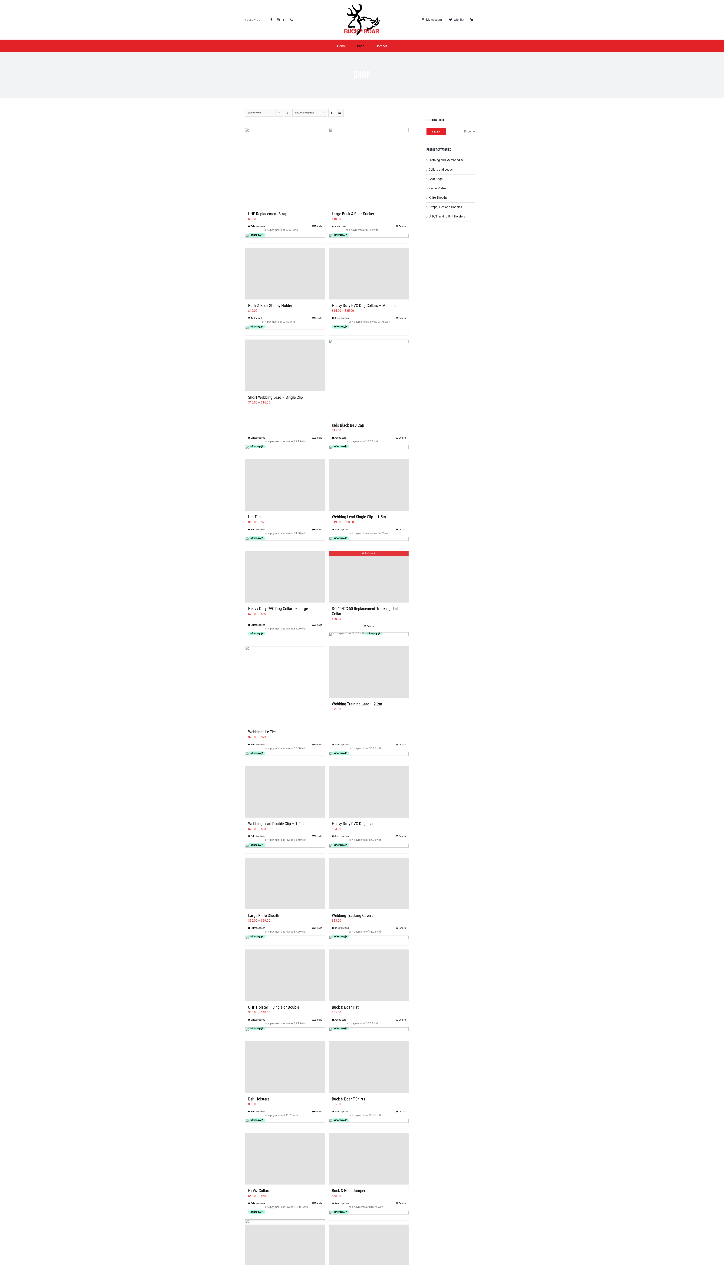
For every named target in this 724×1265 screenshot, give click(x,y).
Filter (436, 131)
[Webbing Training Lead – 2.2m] (369, 672)
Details (318, 226)
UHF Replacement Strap (267, 213)
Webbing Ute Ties (262, 732)
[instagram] (278, 19)
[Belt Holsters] (285, 1067)
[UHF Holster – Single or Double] (285, 975)
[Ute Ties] (285, 485)
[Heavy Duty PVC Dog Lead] (369, 792)
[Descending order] (287, 113)
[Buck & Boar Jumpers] (369, 1159)
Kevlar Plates (437, 188)
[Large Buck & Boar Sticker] (369, 168)
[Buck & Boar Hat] (369, 975)
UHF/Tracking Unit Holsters (447, 216)
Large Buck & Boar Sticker (353, 213)
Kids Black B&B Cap (348, 425)
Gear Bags (436, 179)
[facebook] (271, 19)
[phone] (291, 19)
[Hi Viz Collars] (285, 1159)
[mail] (284, 19)
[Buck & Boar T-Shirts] (369, 1067)
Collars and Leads (441, 169)
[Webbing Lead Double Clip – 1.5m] (285, 792)
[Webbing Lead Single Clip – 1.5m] (369, 485)
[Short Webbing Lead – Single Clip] (285, 365)
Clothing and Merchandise (446, 160)
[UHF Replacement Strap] (285, 168)
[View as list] (339, 112)
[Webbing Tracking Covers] (369, 883)
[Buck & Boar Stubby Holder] (285, 273)
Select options (258, 226)
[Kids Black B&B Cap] (369, 379)
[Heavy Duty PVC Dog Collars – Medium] (369, 273)
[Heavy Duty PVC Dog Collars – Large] (285, 577)
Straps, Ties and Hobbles (445, 207)
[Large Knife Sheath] (285, 883)
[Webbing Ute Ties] (285, 686)
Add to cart (340, 226)
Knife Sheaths (438, 197)
